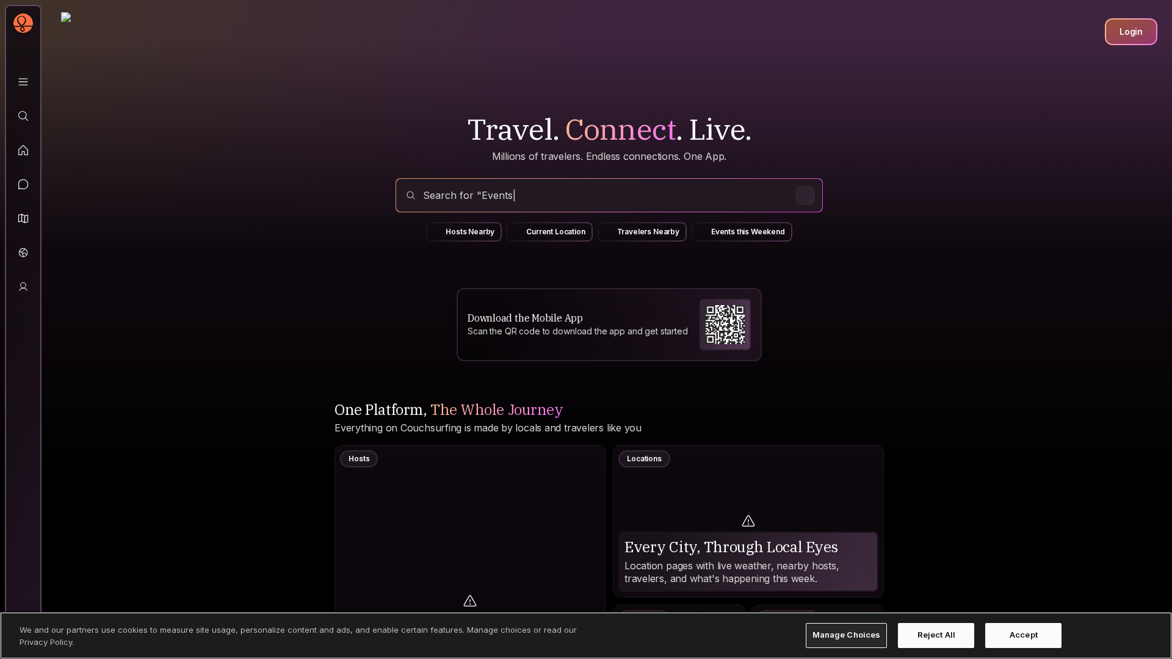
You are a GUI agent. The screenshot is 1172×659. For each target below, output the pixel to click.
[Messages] (23, 184)
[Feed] (23, 150)
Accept (1024, 635)
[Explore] (23, 116)
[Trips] (23, 252)
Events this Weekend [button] (748, 231)
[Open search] (609, 195)
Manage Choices (846, 635)
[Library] (23, 82)
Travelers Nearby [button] (648, 231)
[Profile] (23, 287)
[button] (23, 218)
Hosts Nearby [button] (470, 231)
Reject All (936, 635)
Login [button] (1131, 31)
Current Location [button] (555, 231)
